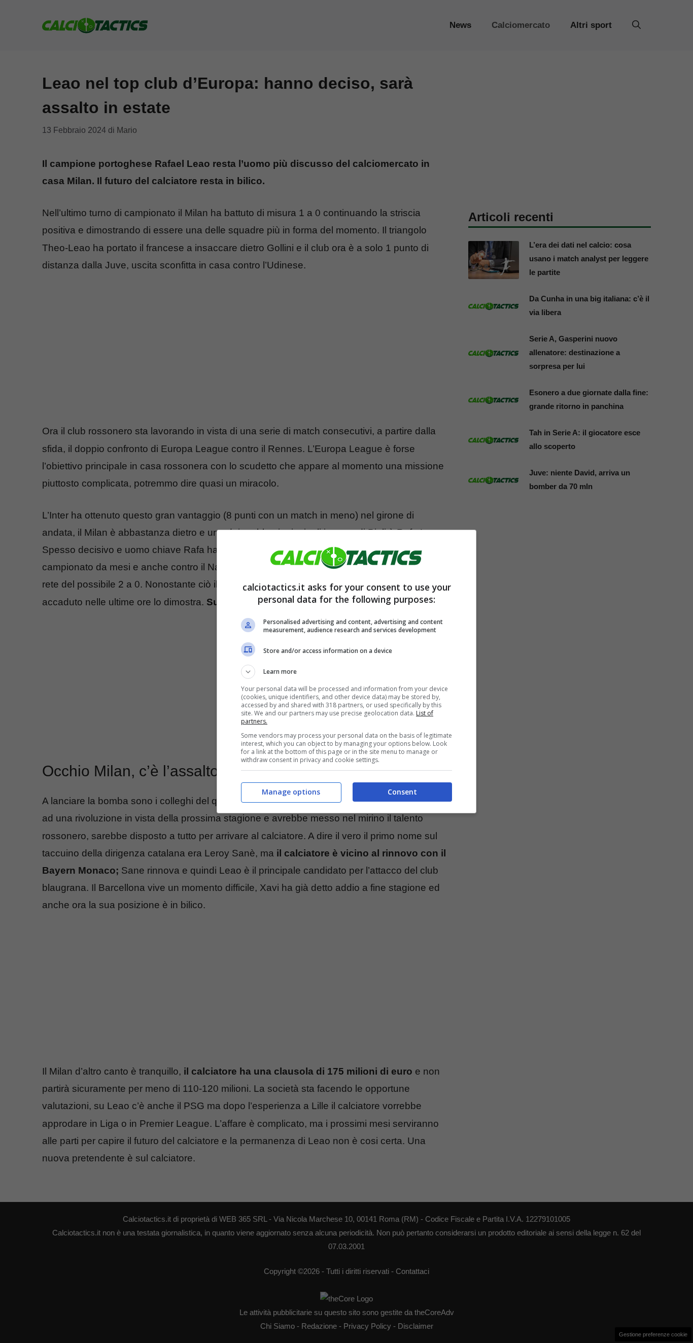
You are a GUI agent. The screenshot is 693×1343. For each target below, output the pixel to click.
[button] (346, 672)
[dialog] (346, 671)
